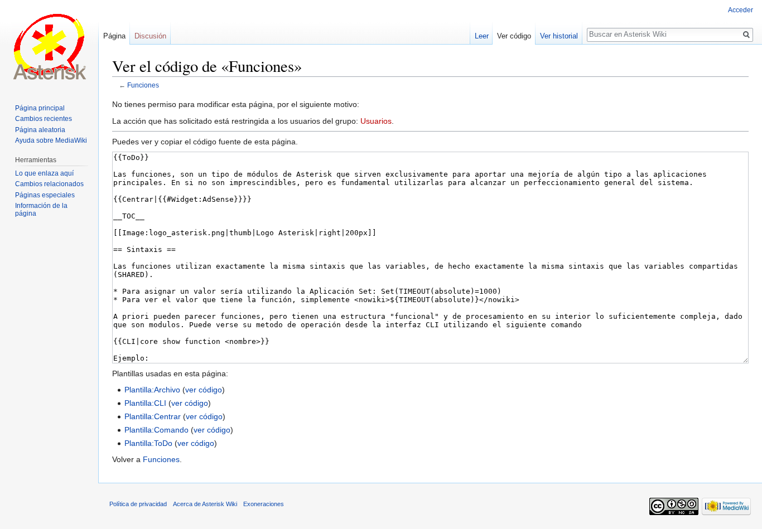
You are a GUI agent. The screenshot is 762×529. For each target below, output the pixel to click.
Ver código (514, 36)
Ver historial (559, 36)
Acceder (740, 10)
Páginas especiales (45, 195)
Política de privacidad (138, 504)
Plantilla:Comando (156, 429)
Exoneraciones (263, 504)
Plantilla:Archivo (152, 389)
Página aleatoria (40, 130)
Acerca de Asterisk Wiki (205, 504)
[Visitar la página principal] (49, 44)
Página (114, 36)
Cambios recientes (43, 119)
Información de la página (41, 209)
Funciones (143, 85)
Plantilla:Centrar (152, 416)
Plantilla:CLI (145, 403)
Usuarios (376, 121)
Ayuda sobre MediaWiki (51, 140)
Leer (482, 36)
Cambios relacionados (49, 184)
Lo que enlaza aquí (44, 173)
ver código (203, 389)
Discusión (150, 36)
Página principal (40, 108)
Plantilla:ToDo (148, 443)
